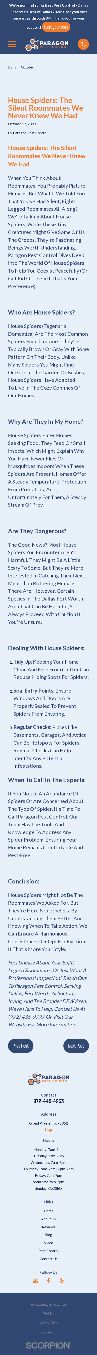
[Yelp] (61, 1280)
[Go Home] (10, 67)
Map (48, 1129)
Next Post (76, 1045)
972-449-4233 (48, 1101)
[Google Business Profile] (35, 1280)
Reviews (48, 1227)
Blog (48, 1235)
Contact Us (48, 1259)
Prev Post (21, 1045)
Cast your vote (56, 26)
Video (48, 1243)
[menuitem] (48, 1313)
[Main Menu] (12, 44)
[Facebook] (48, 1280)
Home (48, 1211)
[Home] (46, 44)
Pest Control (48, 1251)
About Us (48, 1219)
